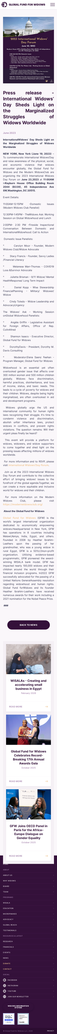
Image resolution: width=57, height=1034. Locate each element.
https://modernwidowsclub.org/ (23, 504)
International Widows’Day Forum (28, 465)
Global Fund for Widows (19, 517)
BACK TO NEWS (28, 625)
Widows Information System (18, 1007)
